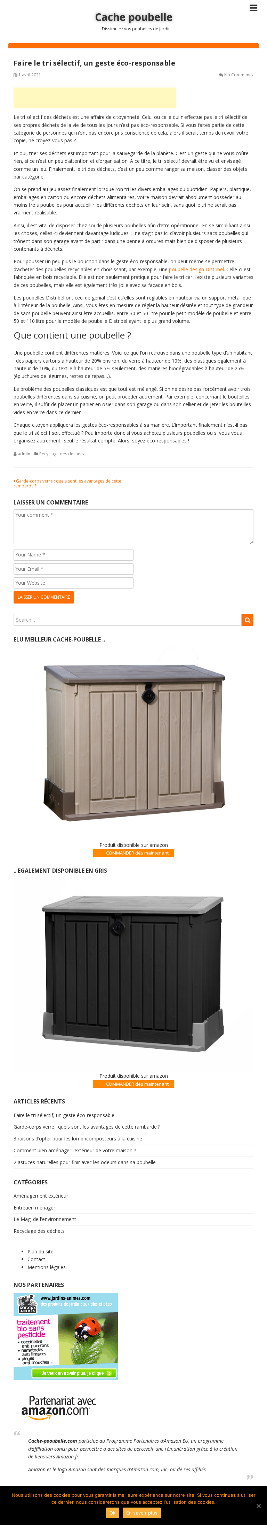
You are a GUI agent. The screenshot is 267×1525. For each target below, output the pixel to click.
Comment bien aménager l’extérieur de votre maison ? (75, 1150)
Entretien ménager (34, 1207)
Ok (113, 1513)
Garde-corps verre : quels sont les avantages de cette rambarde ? (67, 483)
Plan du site (40, 1251)
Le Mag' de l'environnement (45, 1219)
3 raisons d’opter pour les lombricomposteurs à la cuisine (78, 1138)
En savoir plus (142, 1513)
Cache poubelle (133, 17)
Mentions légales (46, 1267)
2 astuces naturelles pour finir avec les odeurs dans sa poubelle (85, 1162)
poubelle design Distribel (196, 269)
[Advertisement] (95, 98)
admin (24, 454)
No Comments (238, 75)
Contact (36, 1259)
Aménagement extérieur (41, 1195)
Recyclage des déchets (61, 454)
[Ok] (258, 1505)
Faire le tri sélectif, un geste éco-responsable (64, 1115)
